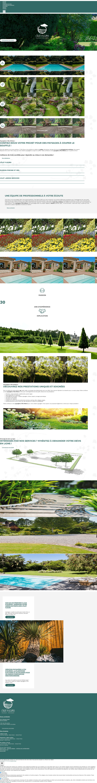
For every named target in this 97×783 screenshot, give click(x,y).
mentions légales (11, 748)
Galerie (4, 7)
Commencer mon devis (8, 40)
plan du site (3, 748)
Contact (4, 8)
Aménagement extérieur (8, 5)
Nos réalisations (6, 158)
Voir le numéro (3, 720)
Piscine (4, 2)
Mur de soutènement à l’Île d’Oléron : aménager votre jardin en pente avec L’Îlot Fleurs (16, 605)
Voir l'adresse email (5, 719)
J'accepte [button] (2, 761)
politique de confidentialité (22, 748)
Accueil (4, 1)
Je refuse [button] (7, 761)
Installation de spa (7, 4)
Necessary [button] (2, 771)
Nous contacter (11, 208)
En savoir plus (12, 761)
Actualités (5, 6)
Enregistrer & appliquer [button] (5, 782)
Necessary (4, 772)
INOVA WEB (2, 751)
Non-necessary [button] (3, 777)
